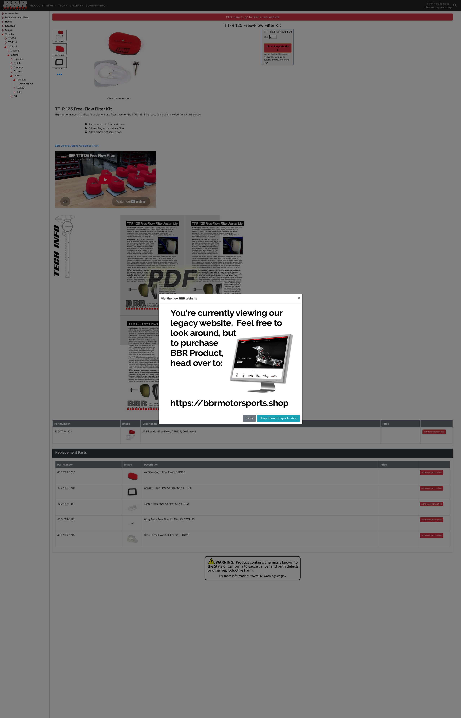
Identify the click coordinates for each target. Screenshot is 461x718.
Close (249, 418)
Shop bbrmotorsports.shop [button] (278, 418)
